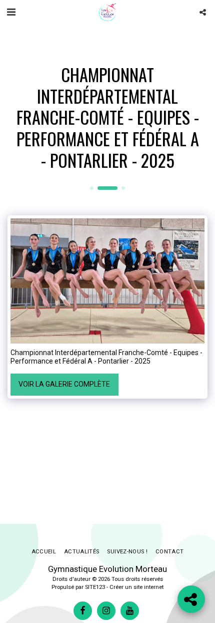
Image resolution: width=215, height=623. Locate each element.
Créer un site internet (137, 587)
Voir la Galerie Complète (64, 384)
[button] (11, 12)
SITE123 (95, 587)
